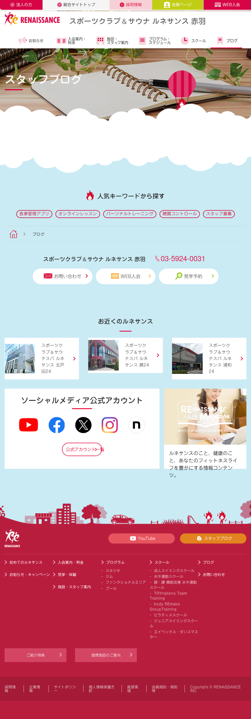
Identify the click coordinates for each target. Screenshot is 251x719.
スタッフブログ (218, 538)
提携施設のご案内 (106, 655)
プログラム (115, 562)
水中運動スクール (168, 576)
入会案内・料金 (77, 40)
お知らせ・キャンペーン (29, 574)
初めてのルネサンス (26, 562)
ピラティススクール (170, 615)
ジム (109, 576)
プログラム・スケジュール (160, 40)
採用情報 (134, 5)
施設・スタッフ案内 (117, 40)
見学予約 (193, 276)
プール (111, 588)
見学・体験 (67, 574)
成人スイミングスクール (174, 570)
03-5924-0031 (183, 258)
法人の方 (24, 5)
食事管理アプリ (34, 214)
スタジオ (113, 570)
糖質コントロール (180, 214)
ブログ (232, 41)
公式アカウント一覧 (84, 449)
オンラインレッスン (77, 214)
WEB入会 (231, 5)
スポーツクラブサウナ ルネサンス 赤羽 (137, 20)
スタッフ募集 (219, 214)
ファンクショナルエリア (126, 582)
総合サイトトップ (79, 5)
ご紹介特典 (35, 655)
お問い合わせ (67, 276)
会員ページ (182, 5)
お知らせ (36, 41)
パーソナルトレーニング (129, 214)
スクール (198, 41)
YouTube (146, 538)
